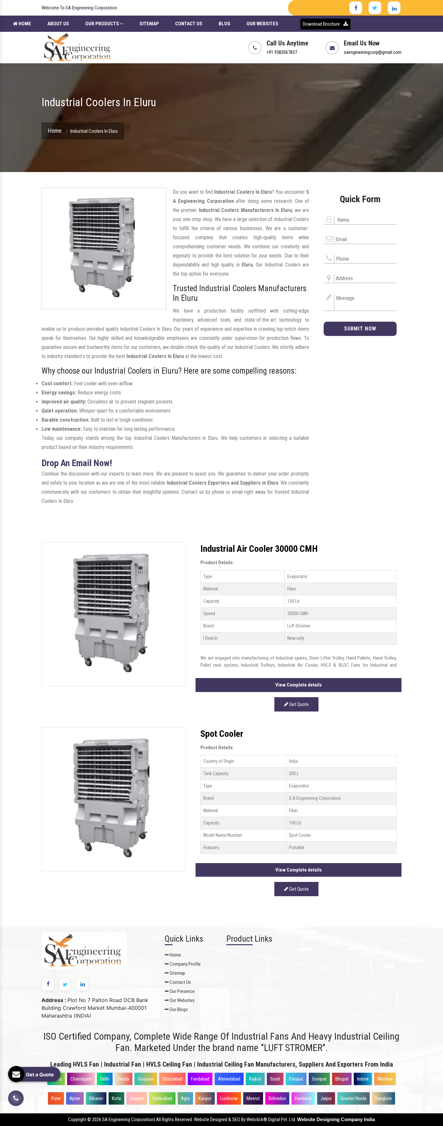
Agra (185, 1098)
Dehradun (277, 1098)
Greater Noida (353, 1098)
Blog (224, 24)
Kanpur (204, 1098)
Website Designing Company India (336, 1119)
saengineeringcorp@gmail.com (372, 52)
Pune (56, 1098)
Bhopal (341, 1079)
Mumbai (384, 1079)
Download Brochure (322, 24)
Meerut (253, 1098)
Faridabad (200, 1079)
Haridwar (303, 1098)
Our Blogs (178, 1009)
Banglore (383, 1098)
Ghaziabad (172, 1079)
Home (24, 24)
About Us (58, 24)
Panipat (296, 1079)
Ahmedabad (229, 1079)
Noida (123, 1079)
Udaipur (137, 1098)
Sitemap (149, 24)
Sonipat (319, 1079)
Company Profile (185, 964)
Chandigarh (80, 1079)
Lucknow (229, 1098)
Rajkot (255, 1079)
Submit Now (360, 329)
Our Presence (182, 991)
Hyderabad (162, 1098)
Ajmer (74, 1098)
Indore (363, 1079)
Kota (116, 1098)
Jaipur (326, 1098)
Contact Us (188, 24)
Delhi (104, 1079)
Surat (275, 1079)
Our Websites (262, 24)
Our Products (102, 24)
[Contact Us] (16, 1098)
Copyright (77, 1119)
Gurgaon (146, 1079)
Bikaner (96, 1098)
